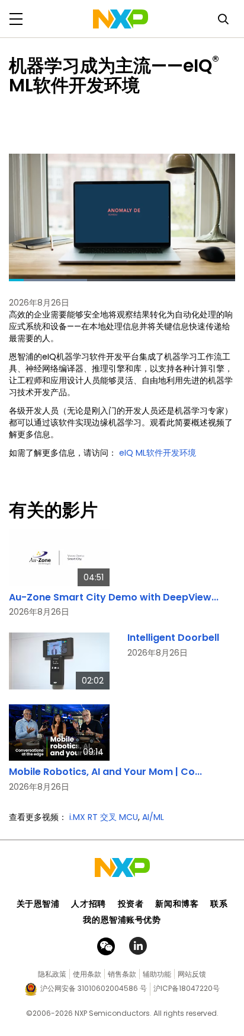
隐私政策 (52, 974)
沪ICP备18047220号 (186, 988)
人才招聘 (88, 904)
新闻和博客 (176, 904)
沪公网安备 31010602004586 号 (93, 988)
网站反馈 (192, 974)
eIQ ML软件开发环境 (157, 453)
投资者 (131, 904)
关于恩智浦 (38, 904)
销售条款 (122, 974)
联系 (218, 904)
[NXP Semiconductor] (120, 19)
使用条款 (87, 974)
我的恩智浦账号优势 (121, 920)
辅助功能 (157, 974)
